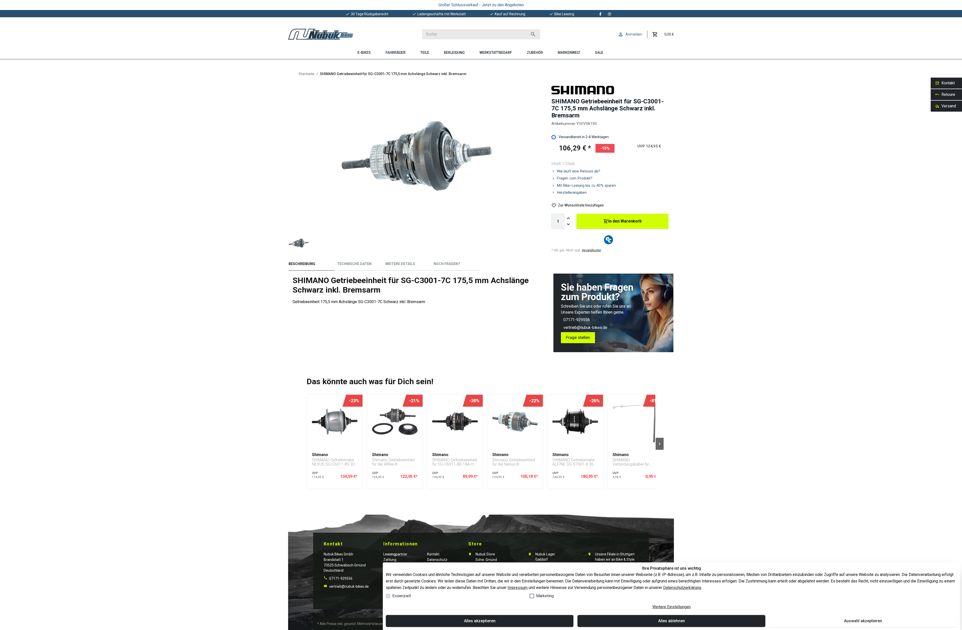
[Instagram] (609, 14)
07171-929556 (576, 319)
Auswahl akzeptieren (863, 620)
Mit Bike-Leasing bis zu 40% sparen (586, 185)
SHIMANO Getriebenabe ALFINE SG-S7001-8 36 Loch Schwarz (573, 462)
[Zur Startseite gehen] (320, 34)
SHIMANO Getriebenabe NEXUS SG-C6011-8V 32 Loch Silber (333, 462)
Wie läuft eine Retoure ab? (578, 171)
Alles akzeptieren (480, 620)
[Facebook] (600, 14)
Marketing (545, 595)
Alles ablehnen (671, 620)
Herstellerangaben (572, 192)
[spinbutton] (557, 221)
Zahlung (389, 560)
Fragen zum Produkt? (574, 178)
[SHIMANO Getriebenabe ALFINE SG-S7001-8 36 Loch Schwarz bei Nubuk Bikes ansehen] (575, 421)
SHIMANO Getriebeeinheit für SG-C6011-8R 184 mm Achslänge (454, 462)
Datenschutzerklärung (682, 587)
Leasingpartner (395, 554)
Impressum (518, 587)
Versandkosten (591, 250)
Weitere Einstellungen (671, 606)
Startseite (306, 74)
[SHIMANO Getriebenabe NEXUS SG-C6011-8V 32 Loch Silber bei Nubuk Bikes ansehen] (334, 421)
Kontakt (433, 554)
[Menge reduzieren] (568, 224)
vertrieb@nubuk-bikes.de (585, 327)
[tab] (312, 265)
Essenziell (401, 595)
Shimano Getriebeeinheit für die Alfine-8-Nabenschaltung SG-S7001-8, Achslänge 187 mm (393, 462)
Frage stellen (578, 337)
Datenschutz (437, 560)
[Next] (660, 444)
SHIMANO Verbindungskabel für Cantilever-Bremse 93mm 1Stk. (635, 462)
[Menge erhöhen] (568, 218)
